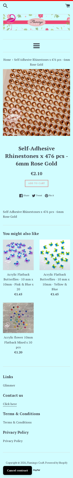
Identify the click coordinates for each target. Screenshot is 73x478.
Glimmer (9, 385)
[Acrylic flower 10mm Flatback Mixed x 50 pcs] (18, 318)
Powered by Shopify (56, 462)
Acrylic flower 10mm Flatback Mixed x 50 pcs (18, 342)
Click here (10, 404)
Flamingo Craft (35, 462)
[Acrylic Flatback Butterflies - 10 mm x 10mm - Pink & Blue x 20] (18, 255)
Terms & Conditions (17, 422)
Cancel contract (17, 470)
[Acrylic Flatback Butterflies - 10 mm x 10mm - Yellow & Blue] (55, 255)
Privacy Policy (13, 441)
